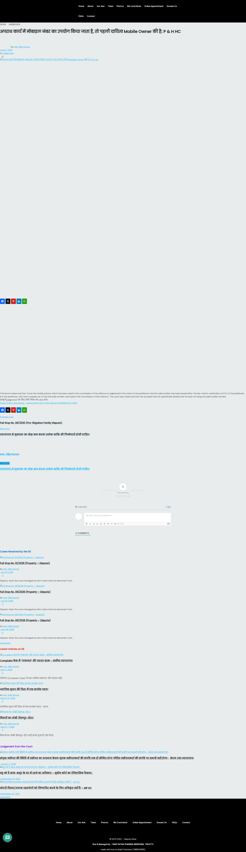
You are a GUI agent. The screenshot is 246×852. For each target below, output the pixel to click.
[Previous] (1, 740)
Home (81, 6)
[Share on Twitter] (8, 301)
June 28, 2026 (7, 629)
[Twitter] (119, 831)
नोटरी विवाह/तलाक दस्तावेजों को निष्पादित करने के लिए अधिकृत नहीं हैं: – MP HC (46, 788)
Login (168, 507)
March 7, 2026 (7, 726)
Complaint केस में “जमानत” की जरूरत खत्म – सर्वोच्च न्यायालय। (36, 660)
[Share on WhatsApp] (24, 301)
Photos (120, 6)
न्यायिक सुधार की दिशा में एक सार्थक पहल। (24, 689)
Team (110, 6)
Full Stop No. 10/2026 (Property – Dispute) (25, 563)
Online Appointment (153, 6)
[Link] (115, 523)
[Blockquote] (108, 523)
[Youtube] (127, 831)
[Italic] (90, 523)
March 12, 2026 (7, 698)
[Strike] (97, 523)
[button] (191, 4)
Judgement (14, 24)
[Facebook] (112, 831)
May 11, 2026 (6, 669)
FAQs (81, 16)
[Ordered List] (101, 523)
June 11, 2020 (6, 50)
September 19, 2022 (10, 778)
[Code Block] (112, 523)
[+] (122, 524)
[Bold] (86, 523)
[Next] (3, 740)
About (90, 6)
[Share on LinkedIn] (19, 301)
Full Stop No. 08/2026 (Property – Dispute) (25, 620)
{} (119, 524)
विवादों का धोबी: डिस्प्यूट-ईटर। (16, 718)
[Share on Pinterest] (13, 301)
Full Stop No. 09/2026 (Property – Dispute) (25, 592)
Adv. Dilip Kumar (22, 46)
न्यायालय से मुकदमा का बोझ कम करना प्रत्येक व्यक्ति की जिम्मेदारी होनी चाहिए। (45, 469)
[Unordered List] (104, 523)
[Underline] (94, 523)
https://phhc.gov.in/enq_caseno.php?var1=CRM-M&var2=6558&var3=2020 (38, 403)
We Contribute (134, 6)
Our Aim (101, 6)
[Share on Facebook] (2, 301)
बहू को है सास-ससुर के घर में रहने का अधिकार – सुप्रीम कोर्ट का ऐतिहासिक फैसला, (47, 773)
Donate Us (172, 6)
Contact (91, 16)
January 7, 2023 (8, 764)
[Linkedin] (134, 831)
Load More (5, 643)
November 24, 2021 (9, 793)
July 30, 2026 (6, 572)
